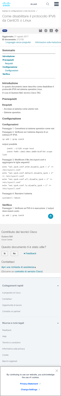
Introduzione (9, 56)
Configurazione (10, 67)
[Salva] (41, 31)
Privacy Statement (29, 383)
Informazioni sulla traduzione (48, 42)
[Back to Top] (50, 216)
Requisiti (9, 63)
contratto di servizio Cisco (28, 271)
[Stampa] (57, 30)
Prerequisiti (8, 60)
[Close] (56, 370)
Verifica (6, 74)
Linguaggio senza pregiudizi (18, 42)
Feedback (31, 253)
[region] (30, 381)
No (14, 253)
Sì (5, 253)
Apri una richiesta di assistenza (17, 267)
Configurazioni (11, 70)
